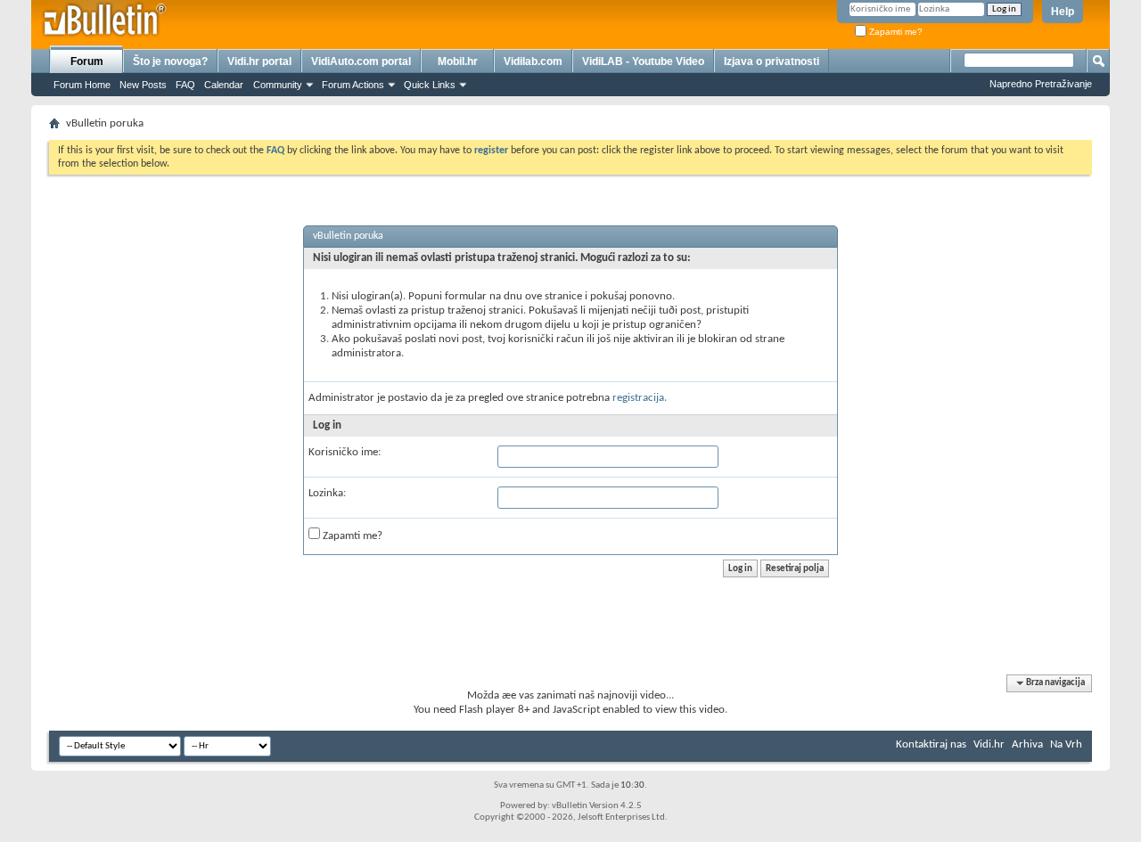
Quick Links (430, 84)
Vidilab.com (533, 61)
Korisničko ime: (344, 452)
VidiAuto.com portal (361, 61)
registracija (638, 398)
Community (277, 84)
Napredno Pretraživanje (1040, 83)
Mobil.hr (458, 61)
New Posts (143, 84)
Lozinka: (327, 493)
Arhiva (1027, 744)
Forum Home (82, 84)
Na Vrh (1066, 744)
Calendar (223, 84)
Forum (86, 61)
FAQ (185, 84)
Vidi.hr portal (259, 61)
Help (1062, 11)
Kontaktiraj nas (931, 744)
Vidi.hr (989, 744)
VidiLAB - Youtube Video (643, 61)
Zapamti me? (894, 32)
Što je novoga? (170, 61)
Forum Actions (353, 84)
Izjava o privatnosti (771, 61)
